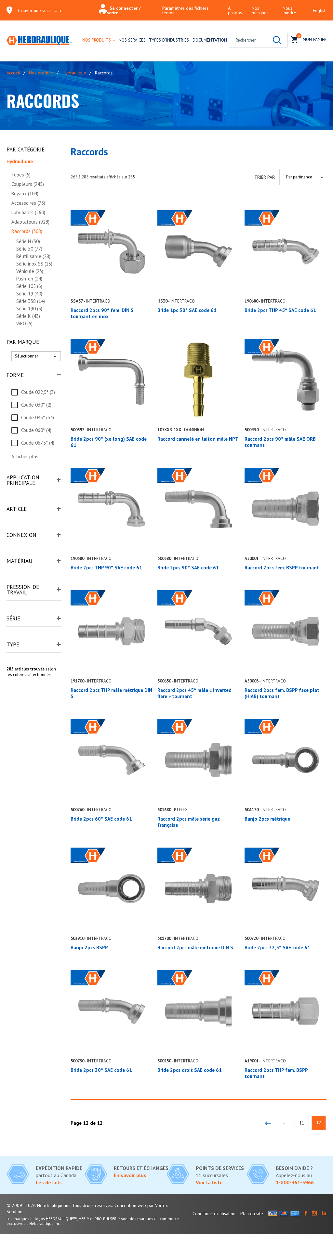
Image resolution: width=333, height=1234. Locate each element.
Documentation (210, 40)
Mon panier (312, 38)
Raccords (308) (26, 231)
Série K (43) (28, 316)
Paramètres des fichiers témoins (185, 10)
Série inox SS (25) (34, 264)
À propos (235, 10)
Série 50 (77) (29, 249)
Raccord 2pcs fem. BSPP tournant (282, 568)
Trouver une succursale (39, 10)
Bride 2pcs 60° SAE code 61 (101, 819)
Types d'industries (169, 40)
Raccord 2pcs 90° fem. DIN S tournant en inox (102, 313)
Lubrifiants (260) (28, 212)
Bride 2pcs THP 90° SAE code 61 (106, 568)
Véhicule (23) (29, 271)
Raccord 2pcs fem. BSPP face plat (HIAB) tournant (282, 693)
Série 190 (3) (29, 308)
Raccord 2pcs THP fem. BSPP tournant (276, 1073)
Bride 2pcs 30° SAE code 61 (101, 1070)
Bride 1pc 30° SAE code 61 (187, 310)
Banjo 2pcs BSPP (89, 947)
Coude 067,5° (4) (37, 443)
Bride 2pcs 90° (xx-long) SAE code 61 (109, 442)
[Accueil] (39, 40)
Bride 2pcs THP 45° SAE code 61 (280, 310)
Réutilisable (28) (33, 256)
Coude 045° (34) (37, 417)
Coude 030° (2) (36, 405)
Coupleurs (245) (27, 184)
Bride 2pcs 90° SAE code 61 (188, 568)
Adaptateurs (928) (30, 222)
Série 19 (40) (29, 294)
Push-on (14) (29, 279)
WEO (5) (24, 323)
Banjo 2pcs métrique (267, 819)
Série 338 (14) (30, 301)
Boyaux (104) (24, 193)
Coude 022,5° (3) (38, 392)
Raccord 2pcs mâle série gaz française (188, 822)
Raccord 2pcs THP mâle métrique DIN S (111, 693)
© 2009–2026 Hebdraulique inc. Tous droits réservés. (60, 1205)
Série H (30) (28, 241)
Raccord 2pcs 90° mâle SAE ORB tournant (280, 442)
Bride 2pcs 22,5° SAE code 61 (277, 947)
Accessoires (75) (28, 203)
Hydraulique (74, 73)
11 (302, 1123)
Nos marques (260, 10)
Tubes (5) (21, 175)
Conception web (130, 1205)
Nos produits (96, 40)
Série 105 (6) (29, 286)
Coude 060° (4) (36, 430)
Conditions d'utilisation (214, 1213)
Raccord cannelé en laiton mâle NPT (197, 439)
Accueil (13, 73)
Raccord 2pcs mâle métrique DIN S (195, 947)
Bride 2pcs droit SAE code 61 (189, 1070)
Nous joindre (289, 10)
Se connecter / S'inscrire (120, 10)
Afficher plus (24, 456)
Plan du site (251, 1213)
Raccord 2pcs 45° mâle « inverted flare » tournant (194, 693)
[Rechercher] (277, 40)
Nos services (132, 40)
